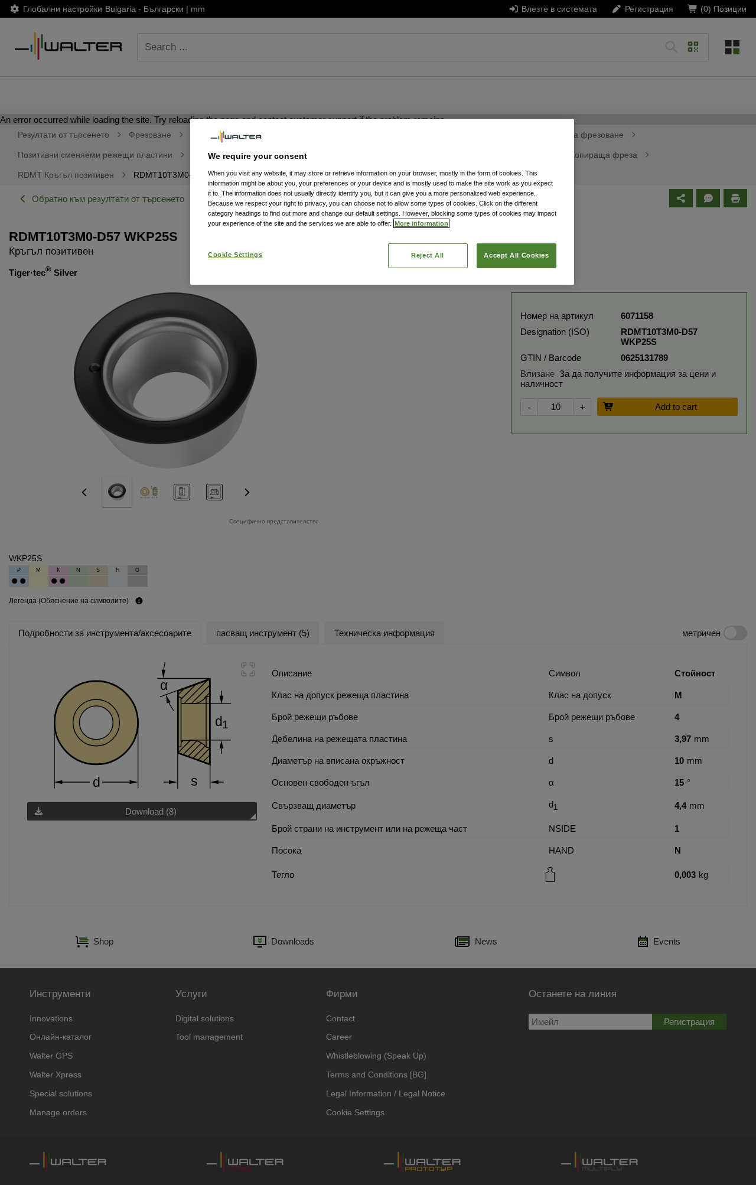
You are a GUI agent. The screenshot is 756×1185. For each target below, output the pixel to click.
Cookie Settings (235, 254)
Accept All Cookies (516, 255)
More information (421, 223)
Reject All (427, 255)
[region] (382, 202)
